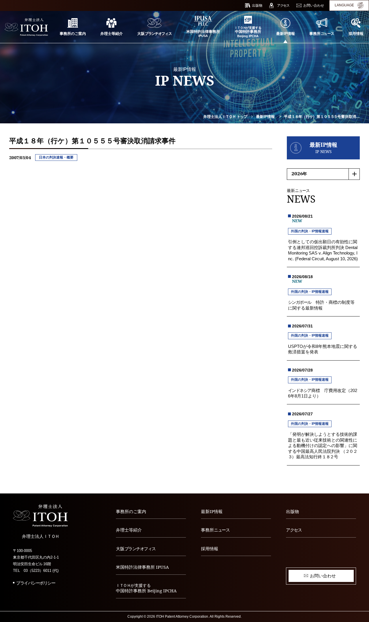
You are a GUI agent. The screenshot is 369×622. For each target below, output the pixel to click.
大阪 (136, 548)
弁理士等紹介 (129, 530)
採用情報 (209, 548)
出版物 (292, 511)
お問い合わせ (323, 575)
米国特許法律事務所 (142, 567)
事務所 (215, 530)
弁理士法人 (225, 117)
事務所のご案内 (131, 511)
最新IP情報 (265, 117)
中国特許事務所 (146, 588)
